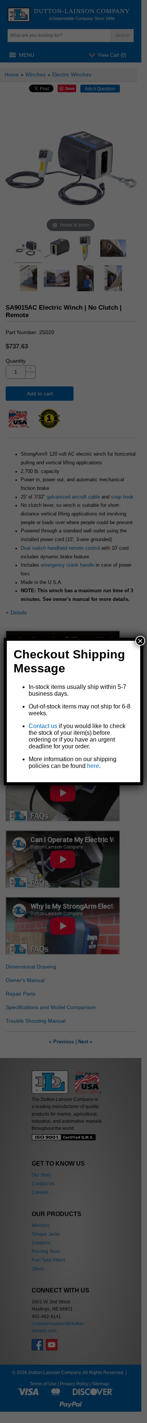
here (93, 766)
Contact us (43, 726)
